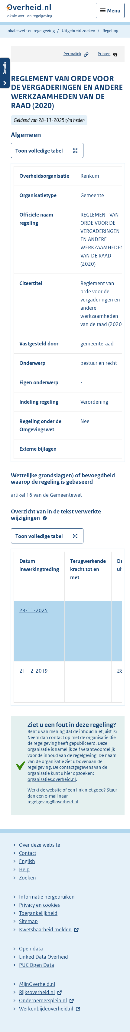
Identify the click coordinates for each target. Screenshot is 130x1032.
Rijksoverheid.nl (37, 992)
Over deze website (39, 845)
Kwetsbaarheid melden (45, 929)
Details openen (5, 73)
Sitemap (28, 921)
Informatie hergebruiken (47, 896)
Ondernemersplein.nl (43, 1000)
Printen (104, 53)
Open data (31, 948)
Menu (113, 10)
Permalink (72, 53)
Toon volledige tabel (39, 150)
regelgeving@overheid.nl (53, 802)
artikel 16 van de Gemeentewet (46, 495)
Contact (27, 853)
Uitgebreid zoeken (78, 30)
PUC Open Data (36, 965)
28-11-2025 (33, 610)
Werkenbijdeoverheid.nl (46, 1008)
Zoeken (27, 877)
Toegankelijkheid (38, 913)
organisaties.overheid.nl (52, 779)
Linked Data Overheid (43, 956)
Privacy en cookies (39, 905)
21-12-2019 (33, 670)
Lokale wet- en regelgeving (30, 30)
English (27, 861)
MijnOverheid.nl (37, 984)
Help (24, 869)
